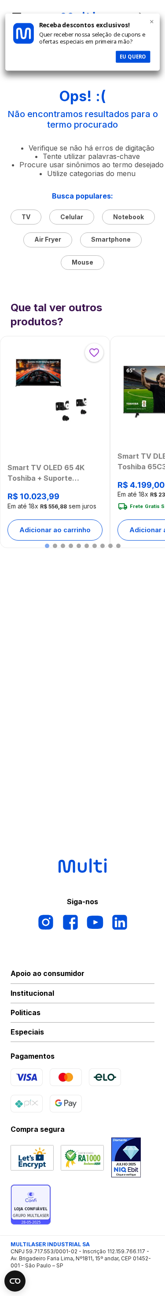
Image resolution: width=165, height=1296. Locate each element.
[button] (47, 546)
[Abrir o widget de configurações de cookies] (15, 1281)
